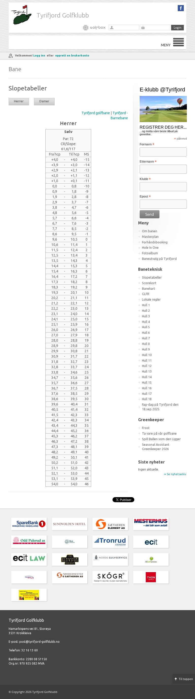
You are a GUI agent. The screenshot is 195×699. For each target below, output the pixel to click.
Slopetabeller (152, 277)
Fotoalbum (150, 253)
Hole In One (150, 247)
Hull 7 (146, 338)
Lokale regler (151, 299)
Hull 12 (147, 365)
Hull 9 (146, 349)
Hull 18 (147, 399)
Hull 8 (146, 343)
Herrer (19, 101)
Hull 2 (146, 310)
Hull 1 (146, 305)
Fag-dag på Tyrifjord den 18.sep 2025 (160, 407)
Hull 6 (146, 332)
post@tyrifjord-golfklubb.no (39, 641)
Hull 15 (147, 382)
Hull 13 (147, 371)
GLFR (145, 294)
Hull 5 (146, 327)
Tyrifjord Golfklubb (63, 15)
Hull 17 (147, 393)
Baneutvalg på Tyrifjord (159, 258)
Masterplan (150, 236)
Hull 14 (147, 377)
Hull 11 (147, 360)
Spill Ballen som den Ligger (161, 439)
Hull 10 (147, 355)
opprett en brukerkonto (72, 55)
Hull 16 (147, 388)
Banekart (148, 288)
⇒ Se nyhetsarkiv (175, 474)
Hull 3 (146, 316)
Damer (44, 101)
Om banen (149, 231)
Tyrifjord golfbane (96, 113)
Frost (146, 428)
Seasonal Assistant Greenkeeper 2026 (155, 447)
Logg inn (39, 55)
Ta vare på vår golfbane (159, 433)
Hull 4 (146, 321)
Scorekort (149, 283)
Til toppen (186, 679)
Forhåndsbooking (155, 242)
